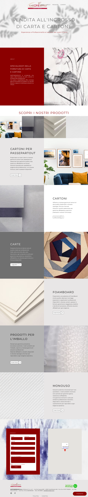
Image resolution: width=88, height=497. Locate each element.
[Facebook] (15, 493)
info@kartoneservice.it (49, 490)
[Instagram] (11, 493)
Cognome (26, 436)
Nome (12, 436)
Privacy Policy (36, 495)
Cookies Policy (45, 495)
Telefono (13, 451)
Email (12, 446)
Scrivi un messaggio (16, 456)
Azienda (13, 441)
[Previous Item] (3, 127)
